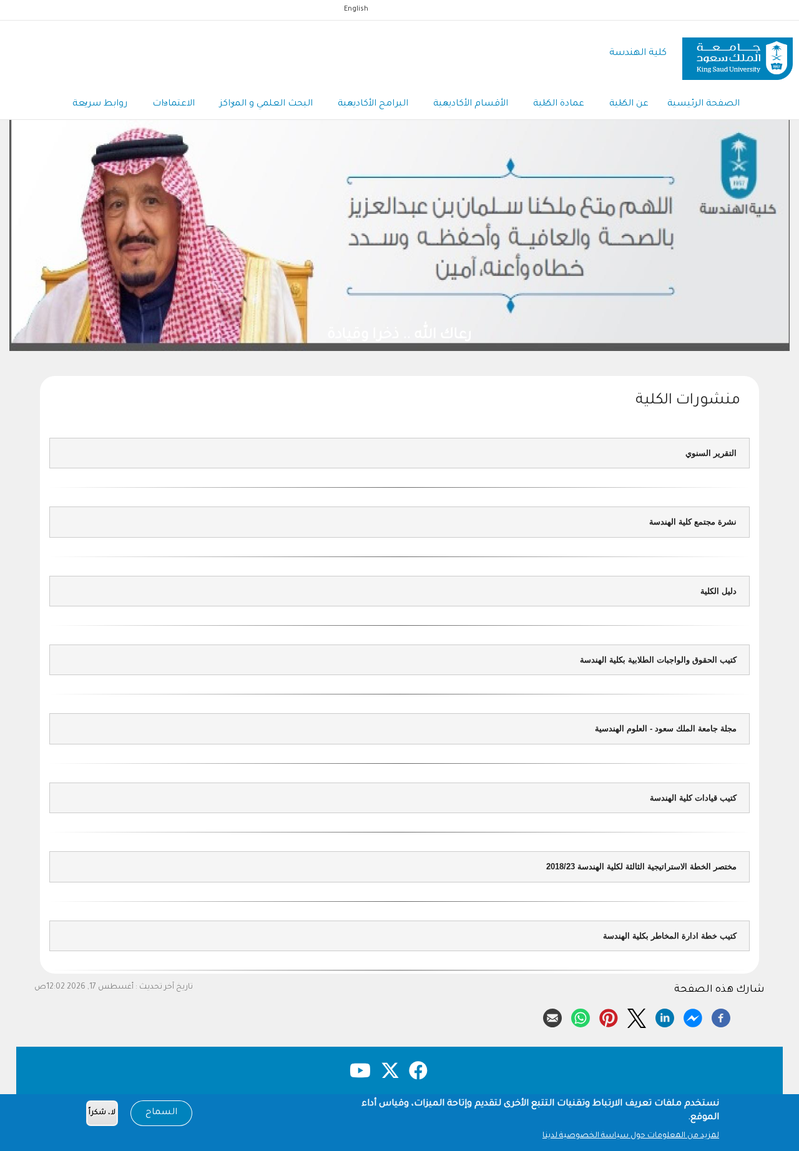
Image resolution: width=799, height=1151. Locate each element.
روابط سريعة (99, 104)
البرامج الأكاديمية (373, 104)
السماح (161, 1113)
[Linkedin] (664, 1016)
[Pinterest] (608, 1016)
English (356, 9)
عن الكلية (629, 104)
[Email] (552, 1016)
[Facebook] (721, 1016)
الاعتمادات (173, 104)
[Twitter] (636, 1016)
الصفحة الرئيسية (703, 104)
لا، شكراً (102, 1113)
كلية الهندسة (638, 53)
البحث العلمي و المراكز (266, 104)
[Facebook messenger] (693, 1016)
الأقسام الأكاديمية (470, 104)
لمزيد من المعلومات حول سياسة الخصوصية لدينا (630, 1136)
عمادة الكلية (558, 104)
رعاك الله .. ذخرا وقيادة (508, 335)
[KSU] (737, 54)
